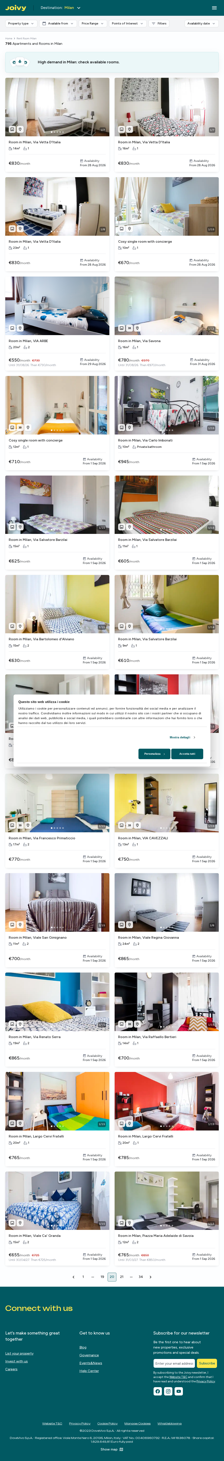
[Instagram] (168, 1391)
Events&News (90, 1363)
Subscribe (207, 1363)
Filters (163, 22)
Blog (82, 1347)
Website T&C (178, 1377)
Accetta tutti (187, 753)
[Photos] (12, 129)
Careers (11, 1369)
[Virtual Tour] (129, 328)
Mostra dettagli (180, 737)
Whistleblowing (170, 1423)
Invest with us (16, 1361)
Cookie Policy (107, 1423)
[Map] (20, 129)
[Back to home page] (15, 8)
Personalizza (152, 753)
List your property (19, 1353)
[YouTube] (178, 1391)
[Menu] (214, 7)
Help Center (89, 1371)
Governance (89, 1355)
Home (8, 38)
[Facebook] (157, 1391)
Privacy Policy (205, 1381)
